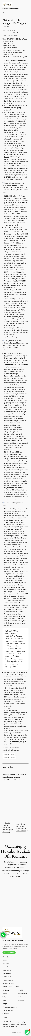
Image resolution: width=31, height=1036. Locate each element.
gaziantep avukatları (9, 757)
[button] (27, 1032)
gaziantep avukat (9, 754)
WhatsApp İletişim (9, 952)
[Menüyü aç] (3, 12)
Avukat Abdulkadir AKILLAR (10, 33)
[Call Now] (3, 934)
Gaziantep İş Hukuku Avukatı (10, 8)
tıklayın (17, 750)
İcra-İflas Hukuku (12, 35)
